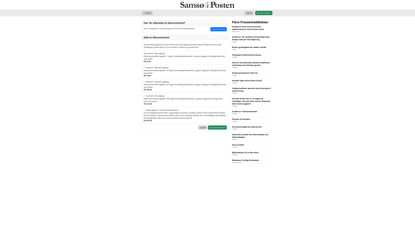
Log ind (203, 127)
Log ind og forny (218, 29)
